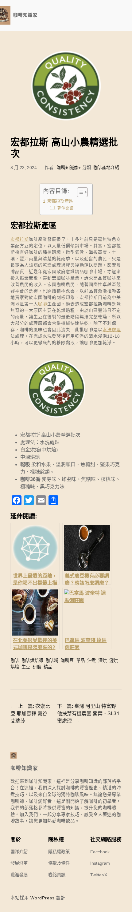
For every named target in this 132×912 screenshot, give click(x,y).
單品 (80, 660)
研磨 (37, 666)
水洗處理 (112, 329)
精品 (48, 666)
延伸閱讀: (66, 208)
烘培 (14, 666)
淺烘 (113, 660)
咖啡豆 (67, 660)
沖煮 (91, 660)
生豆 (25, 666)
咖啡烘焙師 (32, 660)
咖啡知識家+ (69, 167)
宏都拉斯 (19, 239)
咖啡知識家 (25, 15)
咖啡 (42, 303)
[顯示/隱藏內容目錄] (79, 192)
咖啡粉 (51, 660)
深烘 (102, 660)
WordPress (42, 897)
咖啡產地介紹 (106, 167)
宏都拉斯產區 (60, 201)
